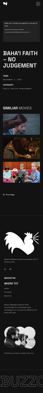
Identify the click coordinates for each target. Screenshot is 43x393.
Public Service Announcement (17, 89)
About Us (8, 296)
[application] (21, 31)
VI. (5, 269)
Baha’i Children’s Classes (16, 177)
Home (6, 288)
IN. (10, 269)
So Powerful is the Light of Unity (18, 129)
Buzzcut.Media (14, 353)
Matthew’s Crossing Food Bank (19, 153)
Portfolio (8, 292)
